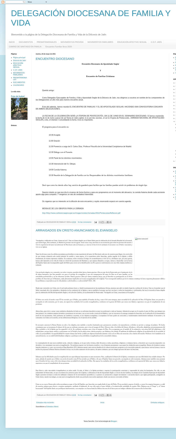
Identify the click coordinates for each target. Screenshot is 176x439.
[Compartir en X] (105, 222)
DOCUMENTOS (26, 42)
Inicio (102, 403)
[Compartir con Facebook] (107, 222)
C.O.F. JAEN (156, 42)
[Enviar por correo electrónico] (100, 222)
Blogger (114, 421)
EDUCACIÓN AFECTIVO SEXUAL (132, 42)
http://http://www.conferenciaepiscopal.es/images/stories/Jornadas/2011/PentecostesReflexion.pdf (81, 213)
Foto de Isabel (17, 96)
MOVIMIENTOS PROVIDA (72, 42)
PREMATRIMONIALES (47, 42)
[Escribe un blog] (102, 222)
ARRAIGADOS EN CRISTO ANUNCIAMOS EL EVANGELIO (76, 230)
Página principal (19, 58)
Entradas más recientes (45, 403)
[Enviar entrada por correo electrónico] (95, 222)
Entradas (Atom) (52, 407)
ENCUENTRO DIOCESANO (55, 58)
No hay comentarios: (85, 222)
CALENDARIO (18, 85)
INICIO (12, 42)
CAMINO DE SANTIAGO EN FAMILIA (25, 47)
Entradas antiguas (157, 403)
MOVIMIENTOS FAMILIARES (100, 42)
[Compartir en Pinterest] (110, 222)
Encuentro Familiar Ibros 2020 (59, 47)
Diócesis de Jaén (19, 60)
